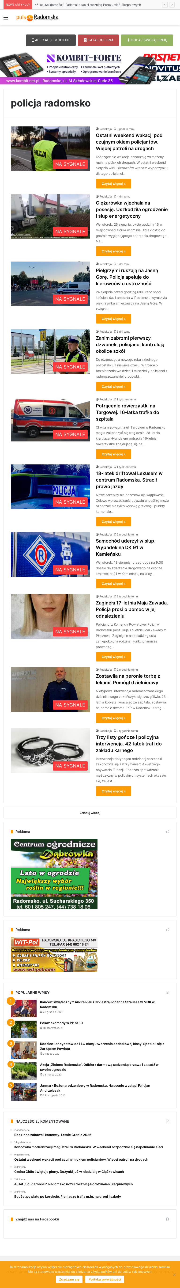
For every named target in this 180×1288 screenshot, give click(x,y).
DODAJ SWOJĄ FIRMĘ (148, 40)
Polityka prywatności (105, 1279)
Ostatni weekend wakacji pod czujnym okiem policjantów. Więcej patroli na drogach (129, 142)
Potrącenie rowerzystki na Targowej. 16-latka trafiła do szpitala (127, 412)
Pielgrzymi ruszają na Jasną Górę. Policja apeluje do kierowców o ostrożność (127, 277)
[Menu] (6, 19)
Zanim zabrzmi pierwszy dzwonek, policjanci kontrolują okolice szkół (130, 344)
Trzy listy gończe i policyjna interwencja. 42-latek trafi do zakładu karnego (129, 743)
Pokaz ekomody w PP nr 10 (61, 1023)
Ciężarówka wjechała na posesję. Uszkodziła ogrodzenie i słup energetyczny (132, 209)
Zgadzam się (69, 1279)
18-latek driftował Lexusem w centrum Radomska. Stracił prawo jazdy (129, 480)
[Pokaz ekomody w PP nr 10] (24, 1029)
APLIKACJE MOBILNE (52, 40)
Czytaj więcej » (113, 184)
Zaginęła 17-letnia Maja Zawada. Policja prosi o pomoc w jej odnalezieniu (132, 609)
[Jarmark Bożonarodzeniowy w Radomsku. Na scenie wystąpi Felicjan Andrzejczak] (24, 1092)
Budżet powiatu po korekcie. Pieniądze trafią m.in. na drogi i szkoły (84, 5)
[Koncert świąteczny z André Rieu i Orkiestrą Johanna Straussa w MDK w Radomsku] (24, 1008)
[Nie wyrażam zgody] (174, 1274)
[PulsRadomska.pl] (37, 17)
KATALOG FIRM (100, 40)
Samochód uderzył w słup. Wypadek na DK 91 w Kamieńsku (126, 547)
